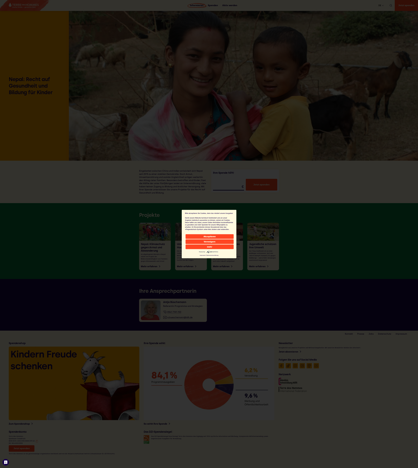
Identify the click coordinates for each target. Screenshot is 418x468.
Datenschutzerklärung (212, 255)
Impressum (203, 255)
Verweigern (209, 241)
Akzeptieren (209, 236)
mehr (209, 247)
